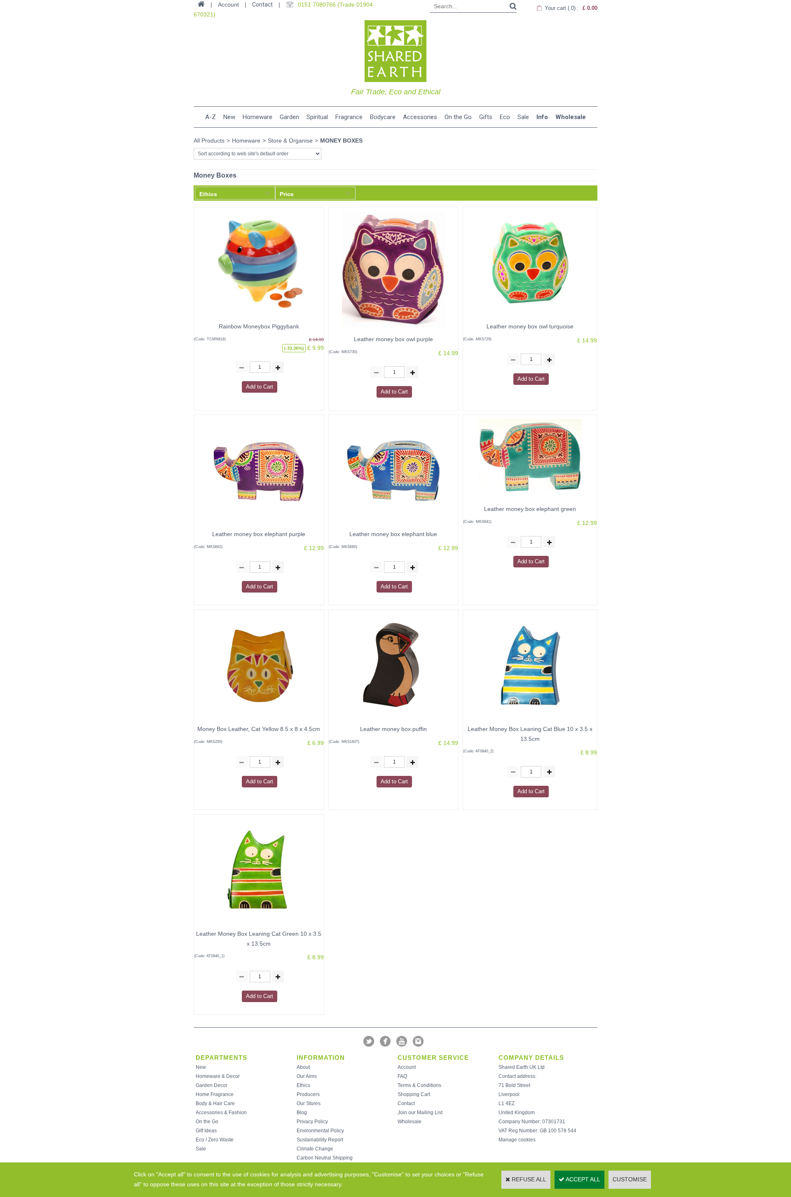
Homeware (257, 117)
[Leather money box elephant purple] (258, 524)
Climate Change (315, 1149)
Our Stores (309, 1103)
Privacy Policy (312, 1121)
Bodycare (383, 117)
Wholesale (570, 117)
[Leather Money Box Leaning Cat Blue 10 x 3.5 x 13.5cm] (530, 719)
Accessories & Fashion (221, 1112)
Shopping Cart (414, 1094)
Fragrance (349, 117)
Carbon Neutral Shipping (325, 1158)
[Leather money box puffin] (393, 719)
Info (542, 117)
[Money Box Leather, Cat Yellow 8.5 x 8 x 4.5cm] (258, 719)
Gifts (485, 117)
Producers (308, 1094)
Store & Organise (290, 140)
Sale (523, 117)
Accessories (420, 117)
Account (407, 1067)
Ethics (303, 1085)
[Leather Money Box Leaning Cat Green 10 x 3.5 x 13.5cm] (258, 924)
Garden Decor (211, 1085)
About (303, 1067)
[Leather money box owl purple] (393, 329)
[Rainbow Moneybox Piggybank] (258, 316)
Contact (262, 4)
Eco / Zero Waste (215, 1140)
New (229, 117)
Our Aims (307, 1076)
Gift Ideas (206, 1131)
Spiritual (317, 117)
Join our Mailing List (420, 1112)
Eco (505, 117)
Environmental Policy (320, 1131)
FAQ (402, 1076)
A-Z (210, 117)
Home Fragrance (215, 1094)
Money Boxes (341, 140)
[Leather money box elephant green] (530, 499)
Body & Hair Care (215, 1103)
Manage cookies (517, 1140)
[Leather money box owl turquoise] (530, 316)
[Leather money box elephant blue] (393, 524)
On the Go (458, 117)
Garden (289, 117)
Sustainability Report (320, 1140)
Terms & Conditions (419, 1085)
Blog (302, 1112)
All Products (209, 140)
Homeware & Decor (218, 1076)
